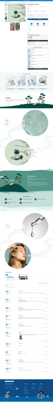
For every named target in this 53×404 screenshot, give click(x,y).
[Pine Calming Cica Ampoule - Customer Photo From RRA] (27, 277)
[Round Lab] (7, 2)
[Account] (46, 2)
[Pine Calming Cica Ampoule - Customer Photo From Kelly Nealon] (27, 279)
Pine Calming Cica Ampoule (33, 42)
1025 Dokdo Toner (32, 52)
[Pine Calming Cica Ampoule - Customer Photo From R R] (24, 277)
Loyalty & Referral (26, 389)
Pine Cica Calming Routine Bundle (41, 85)
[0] (47, 2)
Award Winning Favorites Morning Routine (31, 85)
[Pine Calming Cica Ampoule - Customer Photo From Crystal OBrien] (20, 279)
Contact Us (33, 386)
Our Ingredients (25, 387)
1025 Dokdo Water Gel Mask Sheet (34, 64)
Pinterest (40, 389)
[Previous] (18, 0)
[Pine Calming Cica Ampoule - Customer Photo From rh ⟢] (20, 277)
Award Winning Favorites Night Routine (20, 85)
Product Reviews (33, 387)
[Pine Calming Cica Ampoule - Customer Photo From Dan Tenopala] (22, 279)
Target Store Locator (26, 390)
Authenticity (25, 388)
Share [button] (19, 311)
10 (30, 375)
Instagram (40, 387)
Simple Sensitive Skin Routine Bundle (9, 85)
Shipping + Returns (33, 388)
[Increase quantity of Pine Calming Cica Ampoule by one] (30, 19)
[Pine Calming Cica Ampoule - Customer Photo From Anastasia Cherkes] (22, 277)
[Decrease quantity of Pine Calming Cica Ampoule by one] (28, 19)
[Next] (35, 0)
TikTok (39, 388)
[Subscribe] (17, 388)
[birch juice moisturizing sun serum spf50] (26, 0)
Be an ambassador (41, 386)
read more (8, 102)
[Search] (45, 2)
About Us (25, 386)
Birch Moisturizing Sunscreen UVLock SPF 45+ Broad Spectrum (37, 55)
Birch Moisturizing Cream (33, 58)
